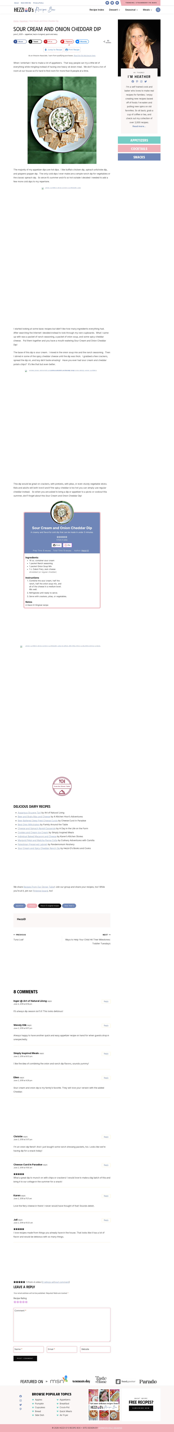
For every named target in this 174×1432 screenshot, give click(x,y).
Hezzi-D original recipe (50, 906)
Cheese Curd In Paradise (27, 1164)
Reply (106, 1001)
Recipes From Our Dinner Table (38, 887)
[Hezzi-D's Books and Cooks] (35, 10)
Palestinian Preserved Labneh (32, 844)
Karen (16, 1195)
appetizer (19, 906)
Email (51, 1349)
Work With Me (26, 3)
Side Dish (39, 1415)
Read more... (139, 126)
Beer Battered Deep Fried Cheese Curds (38, 820)
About (16, 3)
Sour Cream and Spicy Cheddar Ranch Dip (39, 848)
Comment (20, 1310)
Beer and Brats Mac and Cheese (34, 816)
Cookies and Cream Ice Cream (33, 832)
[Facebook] (107, 3)
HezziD (21, 919)
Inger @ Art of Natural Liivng (30, 1000)
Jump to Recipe (54, 49)
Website (85, 1349)
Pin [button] (68, 545)
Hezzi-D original (39, 34)
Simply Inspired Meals (26, 1053)
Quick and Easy (52, 34)
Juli (15, 1219)
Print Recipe (73, 49)
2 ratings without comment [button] (55, 1282)
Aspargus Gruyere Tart (29, 812)
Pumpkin (39, 1403)
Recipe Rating (20, 1298)
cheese (32, 906)
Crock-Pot (64, 1407)
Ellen (16, 1077)
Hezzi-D (85, 550)
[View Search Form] (158, 9)
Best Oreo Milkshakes (29, 824)
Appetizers (139, 140)
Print (58, 545)
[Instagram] (112, 3)
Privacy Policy (38, 3)
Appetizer (28, 34)
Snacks (139, 157)
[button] (58, 537)
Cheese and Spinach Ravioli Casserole (37, 828)
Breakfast (64, 1403)
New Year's (69, 906)
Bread (38, 1411)
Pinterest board (40, 891)
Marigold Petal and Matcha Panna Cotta (37, 840)
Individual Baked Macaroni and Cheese (37, 836)
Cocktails (139, 148)
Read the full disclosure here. (85, 56)
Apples (38, 1399)
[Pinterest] (117, 3)
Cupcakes (40, 1407)
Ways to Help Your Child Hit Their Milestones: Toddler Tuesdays (87, 939)
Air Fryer (64, 1415)
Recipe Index (96, 9)
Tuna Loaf (19, 937)
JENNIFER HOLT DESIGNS (110, 1428)
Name (18, 1349)
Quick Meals (66, 1411)
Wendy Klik (20, 1025)
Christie (18, 1136)
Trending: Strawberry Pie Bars (141, 3)
